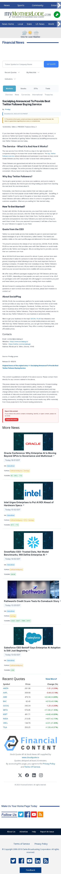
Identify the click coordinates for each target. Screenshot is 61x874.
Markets (9, 88)
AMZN (5, 688)
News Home (8, 24)
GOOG (6, 705)
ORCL (16, 475)
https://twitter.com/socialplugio (19, 344)
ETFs (36, 88)
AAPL (5, 692)
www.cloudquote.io (30, 757)
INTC (12, 525)
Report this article (11, 419)
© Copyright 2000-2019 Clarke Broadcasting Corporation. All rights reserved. (30, 850)
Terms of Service (21, 843)
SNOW (13, 574)
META (5, 710)
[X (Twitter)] (20, 775)
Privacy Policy (49, 763)
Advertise (24, 832)
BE (12, 475)
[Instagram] (41, 775)
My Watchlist (31, 72)
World (51, 24)
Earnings (26, 470)
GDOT (18, 621)
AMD (5, 697)
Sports (20, 5)
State (29, 24)
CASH (13, 621)
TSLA (5, 727)
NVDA (5, 718)
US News (40, 24)
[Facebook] (27, 775)
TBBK (23, 621)
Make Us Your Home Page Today (19, 806)
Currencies (25, 94)
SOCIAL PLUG (35, 319)
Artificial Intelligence (16, 470)
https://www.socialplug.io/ (19, 341)
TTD (20, 475)
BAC (5, 701)
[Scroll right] (59, 5)
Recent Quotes (10, 72)
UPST (28, 621)
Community (37, 5)
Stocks (23, 88)
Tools (47, 88)
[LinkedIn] (34, 775)
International (37, 94)
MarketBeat (10, 466)
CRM (12, 670)
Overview (9, 94)
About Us (11, 832)
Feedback (30, 870)
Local (20, 24)
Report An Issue (47, 832)
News (7, 5)
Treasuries (49, 94)
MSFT (5, 714)
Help (34, 832)
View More (51, 679)
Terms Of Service (32, 766)
